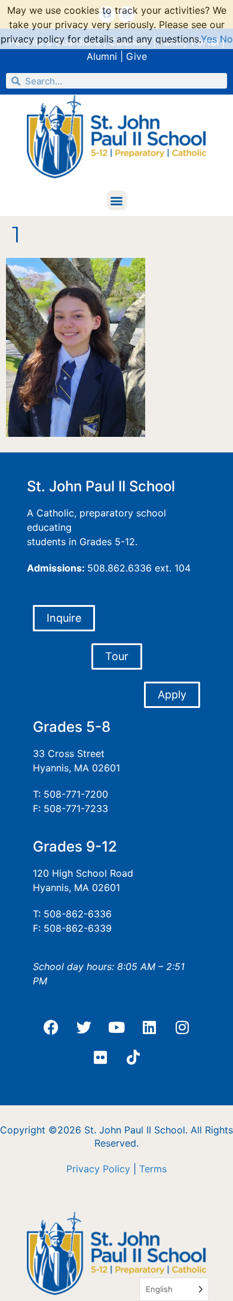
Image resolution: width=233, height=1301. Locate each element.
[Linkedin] (149, 1027)
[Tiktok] (133, 1057)
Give (136, 56)
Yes (209, 39)
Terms (153, 1169)
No (226, 39)
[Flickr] (100, 1057)
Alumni (102, 56)
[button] (117, 200)
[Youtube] (116, 1027)
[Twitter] (84, 1027)
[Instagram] (182, 1027)
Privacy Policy (98, 1169)
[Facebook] (51, 1027)
